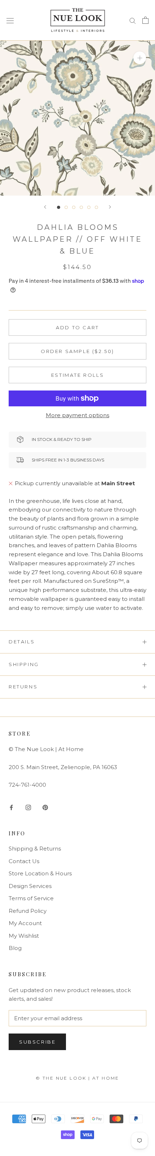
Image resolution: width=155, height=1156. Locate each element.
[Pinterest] (45, 807)
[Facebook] (11, 807)
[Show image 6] (96, 207)
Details (22, 641)
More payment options (77, 415)
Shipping (24, 664)
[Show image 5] (88, 207)
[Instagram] (28, 807)
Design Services (30, 886)
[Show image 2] (66, 207)
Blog (15, 948)
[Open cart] (145, 20)
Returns (23, 686)
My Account (25, 923)
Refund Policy (27, 910)
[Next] (110, 207)
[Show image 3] (73, 207)
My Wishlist (24, 935)
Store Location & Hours (40, 873)
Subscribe (37, 1042)
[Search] (132, 20)
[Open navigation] (10, 20)
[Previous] (45, 207)
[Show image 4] (81, 207)
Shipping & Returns (35, 848)
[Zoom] (139, 57)
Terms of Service (31, 898)
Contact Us (24, 861)
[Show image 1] (58, 207)
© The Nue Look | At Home (77, 1078)
